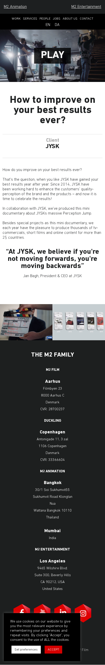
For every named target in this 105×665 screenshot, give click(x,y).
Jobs (56, 18)
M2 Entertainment (86, 7)
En (48, 25)
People (45, 18)
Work (16, 18)
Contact (86, 18)
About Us (70, 18)
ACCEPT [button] (53, 649)
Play (52, 55)
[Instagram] (83, 613)
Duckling (52, 421)
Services (30, 18)
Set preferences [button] (26, 649)
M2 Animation (15, 7)
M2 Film (52, 370)
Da (57, 25)
